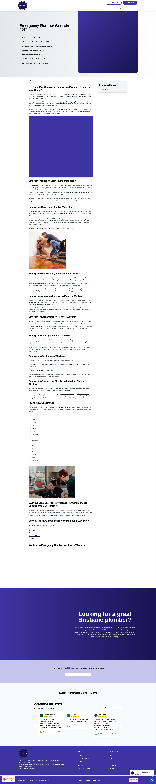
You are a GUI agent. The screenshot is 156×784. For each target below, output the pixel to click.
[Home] (22, 5)
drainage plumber (54, 347)
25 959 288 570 (27, 766)
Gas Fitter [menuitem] (101, 9)
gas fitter (32, 530)
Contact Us (113, 765)
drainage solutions (34, 536)
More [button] (134, 9)
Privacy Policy (96, 780)
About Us (112, 768)
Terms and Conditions (83, 780)
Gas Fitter (81, 765)
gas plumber (46, 370)
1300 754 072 (114, 2)
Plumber (80, 755)
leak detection (47, 326)
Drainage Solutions (83, 758)
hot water (32, 539)
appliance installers (36, 311)
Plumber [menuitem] (54, 9)
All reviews (107, 707)
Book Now (130, 2)
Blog (111, 755)
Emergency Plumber (84, 768)
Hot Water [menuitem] (87, 9)
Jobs (111, 758)
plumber (43, 96)
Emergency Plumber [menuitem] (118, 9)
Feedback (112, 762)
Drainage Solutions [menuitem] (70, 9)
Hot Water (81, 762)
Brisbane (68, 675)
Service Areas (104, 89)
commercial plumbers (67, 394)
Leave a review (117, 707)
